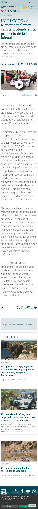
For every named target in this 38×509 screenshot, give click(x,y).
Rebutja (9, 506)
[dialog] (19, 501)
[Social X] (5, 11)
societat (6, 15)
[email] (28, 64)
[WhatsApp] (32, 64)
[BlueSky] (18, 11)
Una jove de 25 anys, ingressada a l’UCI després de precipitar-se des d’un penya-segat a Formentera (18, 371)
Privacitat (32, 506)
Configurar (5, 502)
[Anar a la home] (2, 11)
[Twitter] (18, 64)
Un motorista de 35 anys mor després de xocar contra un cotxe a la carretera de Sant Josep (18, 417)
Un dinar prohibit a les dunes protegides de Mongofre (16, 469)
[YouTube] (14, 11)
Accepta (27, 506)
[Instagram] (11, 11)
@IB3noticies (28, 95)
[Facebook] (8, 11)
